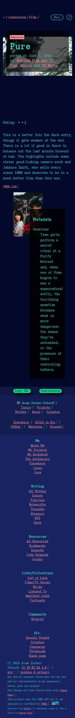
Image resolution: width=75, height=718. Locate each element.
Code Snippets (37, 555)
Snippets (37, 550)
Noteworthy (37, 504)
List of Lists (37, 578)
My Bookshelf (37, 454)
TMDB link (10, 186)
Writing (20, 412)
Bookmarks (37, 546)
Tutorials (37, 500)
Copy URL (22, 391)
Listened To (37, 591)
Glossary (37, 514)
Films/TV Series (37, 582)
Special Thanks (38, 638)
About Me (37, 445)
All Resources (37, 541)
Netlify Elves (25, 713)
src (10, 672)
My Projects (37, 450)
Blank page (37, 656)
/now (37, 472)
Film (13, 66)
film (32, 17)
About (36, 412)
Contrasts (37, 600)
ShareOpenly (50, 391)
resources (17, 17)
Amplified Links (37, 596)
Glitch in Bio (45, 422)
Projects (43, 408)
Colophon (53, 412)
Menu (57, 17)
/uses (37, 468)
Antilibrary (37, 459)
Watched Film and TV (35, 61)
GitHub (15, 427)
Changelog (37, 647)
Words (37, 587)
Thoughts (37, 509)
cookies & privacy (34, 672)
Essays (37, 496)
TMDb (44, 703)
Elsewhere (21, 422)
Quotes (37, 559)
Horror (26, 66)
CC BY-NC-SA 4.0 (34, 668)
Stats (37, 523)
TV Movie (50, 66)
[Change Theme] (69, 17)
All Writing (37, 491)
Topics (26, 408)
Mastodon (35, 427)
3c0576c (27, 708)
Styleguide (37, 651)
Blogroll (37, 619)
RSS (37, 518)
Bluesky (56, 427)
